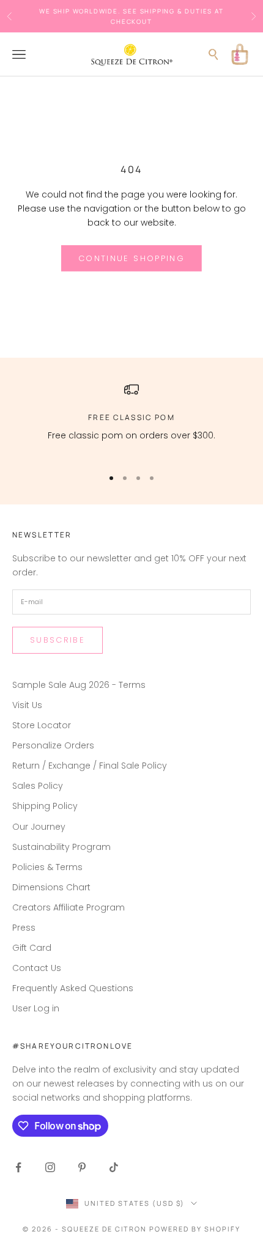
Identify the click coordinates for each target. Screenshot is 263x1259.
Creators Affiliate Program (68, 907)
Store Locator (41, 725)
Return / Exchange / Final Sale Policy (89, 765)
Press (23, 927)
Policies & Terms (47, 867)
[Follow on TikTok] (114, 1167)
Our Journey (38, 827)
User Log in (35, 1008)
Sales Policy (37, 786)
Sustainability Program (61, 847)
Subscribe (57, 640)
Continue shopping (131, 258)
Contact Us (36, 968)
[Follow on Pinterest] (82, 1167)
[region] (131, 419)
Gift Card (31, 948)
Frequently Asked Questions (72, 988)
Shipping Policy (45, 806)
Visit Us (27, 705)
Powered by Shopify (194, 1228)
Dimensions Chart (51, 887)
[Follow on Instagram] (50, 1167)
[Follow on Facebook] (18, 1167)
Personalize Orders (53, 745)
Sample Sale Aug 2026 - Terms (79, 685)
